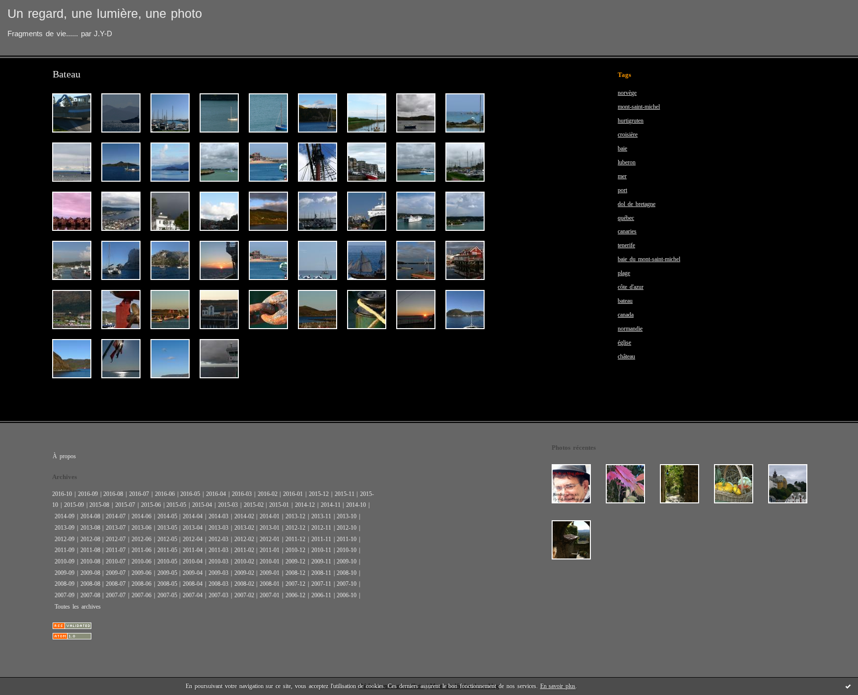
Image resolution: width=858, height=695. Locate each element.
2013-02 (244, 527)
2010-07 (116, 561)
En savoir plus (558, 686)
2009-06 (141, 572)
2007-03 (218, 595)
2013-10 (347, 516)
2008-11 (321, 572)
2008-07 (116, 583)
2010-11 (321, 550)
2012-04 (193, 539)
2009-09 (64, 572)
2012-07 (116, 539)
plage (624, 273)
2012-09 (64, 539)
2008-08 (90, 583)
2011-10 (347, 539)
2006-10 (347, 595)
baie (622, 148)
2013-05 (167, 527)
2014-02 (244, 516)
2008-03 (218, 583)
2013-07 (116, 527)
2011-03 (218, 550)
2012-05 (167, 539)
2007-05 (167, 595)
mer (622, 176)
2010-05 (167, 561)
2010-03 (218, 561)
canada (626, 314)
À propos (64, 456)
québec (626, 217)
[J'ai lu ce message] (848, 686)
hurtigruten (631, 120)
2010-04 (193, 561)
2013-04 (193, 527)
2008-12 (295, 572)
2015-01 (279, 504)
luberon (627, 162)
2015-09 (74, 504)
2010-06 (141, 561)
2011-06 (141, 550)
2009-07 (116, 572)
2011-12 (295, 539)
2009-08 (90, 572)
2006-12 (295, 595)
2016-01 (293, 493)
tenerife (626, 245)
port (622, 190)
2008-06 (141, 583)
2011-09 (64, 550)
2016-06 (165, 493)
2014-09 (64, 516)
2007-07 (116, 595)
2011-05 (167, 550)
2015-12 (319, 493)
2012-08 (90, 539)
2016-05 (190, 493)
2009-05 (167, 572)
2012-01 (270, 539)
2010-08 (90, 561)
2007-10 (347, 583)
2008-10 (347, 572)
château (626, 356)
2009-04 (193, 572)
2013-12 (295, 516)
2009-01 (270, 572)
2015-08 (99, 504)
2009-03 (218, 572)
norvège (627, 92)
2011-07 (116, 550)
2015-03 (228, 504)
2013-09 (64, 527)
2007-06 (141, 595)
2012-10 (347, 527)
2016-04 (216, 493)
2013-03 (218, 527)
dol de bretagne (636, 204)
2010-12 (295, 550)
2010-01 (270, 561)
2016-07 (139, 493)
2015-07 (125, 504)
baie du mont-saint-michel (649, 259)
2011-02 (244, 550)
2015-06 (151, 504)
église (624, 342)
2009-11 (321, 561)
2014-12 (305, 504)
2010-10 (347, 550)
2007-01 (270, 595)
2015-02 (254, 504)
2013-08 (90, 527)
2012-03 (218, 539)
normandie (630, 328)
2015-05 (176, 504)
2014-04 (193, 516)
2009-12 (295, 561)
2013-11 (321, 516)
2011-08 (90, 550)
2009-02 (244, 572)
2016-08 (113, 493)
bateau (625, 300)
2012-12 (295, 527)
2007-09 (64, 595)
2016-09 (88, 493)
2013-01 (270, 527)
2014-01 (270, 516)
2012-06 (141, 539)
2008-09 (64, 583)
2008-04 (193, 583)
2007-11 (321, 583)
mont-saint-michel (639, 106)
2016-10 (62, 493)
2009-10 (347, 561)
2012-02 (244, 539)
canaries (627, 231)
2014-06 (141, 516)
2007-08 (90, 595)
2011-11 (321, 539)
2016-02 (268, 493)
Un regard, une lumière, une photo (104, 13)
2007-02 (244, 595)
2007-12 (295, 583)
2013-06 (141, 527)
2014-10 (356, 504)
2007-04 (193, 595)
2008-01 (270, 583)
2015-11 (345, 493)
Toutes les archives (78, 606)
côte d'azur (631, 286)
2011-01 (270, 550)
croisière (628, 134)
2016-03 (242, 493)
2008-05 (167, 583)
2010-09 (64, 561)
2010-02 (244, 561)
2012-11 (321, 527)
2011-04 (193, 550)
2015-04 (202, 504)
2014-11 (331, 504)
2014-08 (90, 516)
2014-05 (167, 516)
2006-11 (321, 595)
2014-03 (218, 516)
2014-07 (116, 516)
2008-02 (244, 583)
